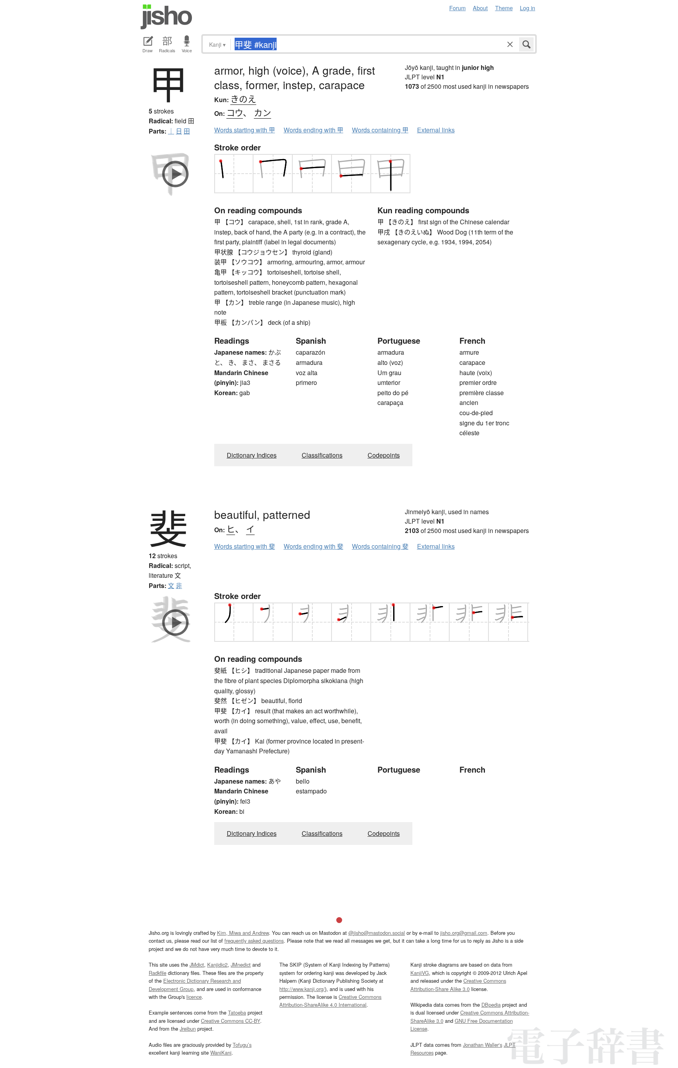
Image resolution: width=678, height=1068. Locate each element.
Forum (457, 8)
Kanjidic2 (217, 964)
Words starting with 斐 (244, 546)
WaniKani (220, 1052)
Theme (504, 8)
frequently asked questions (254, 940)
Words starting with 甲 (244, 129)
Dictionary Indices (252, 455)
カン (262, 112)
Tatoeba (237, 1012)
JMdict (197, 964)
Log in (527, 8)
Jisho (166, 16)
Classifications (322, 455)
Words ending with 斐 (313, 546)
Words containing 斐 (380, 546)
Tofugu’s (242, 1044)
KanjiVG (419, 972)
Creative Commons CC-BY (230, 1020)
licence (194, 996)
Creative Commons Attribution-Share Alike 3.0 (458, 984)
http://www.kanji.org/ (302, 989)
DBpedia (491, 1004)
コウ (234, 112)
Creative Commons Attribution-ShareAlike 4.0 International (330, 1000)
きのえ (243, 98)
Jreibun (188, 1028)
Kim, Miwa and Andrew (243, 932)
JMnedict (241, 964)
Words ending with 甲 (313, 129)
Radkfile (157, 972)
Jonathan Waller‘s (482, 1044)
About (480, 8)
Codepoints (384, 455)
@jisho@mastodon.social (376, 932)
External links (436, 129)
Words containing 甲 (380, 129)
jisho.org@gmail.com (463, 932)
